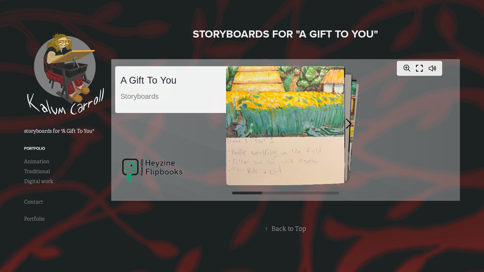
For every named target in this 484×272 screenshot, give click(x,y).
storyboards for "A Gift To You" (59, 131)
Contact (33, 202)
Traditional (37, 171)
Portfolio (34, 148)
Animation (36, 161)
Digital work (38, 181)
